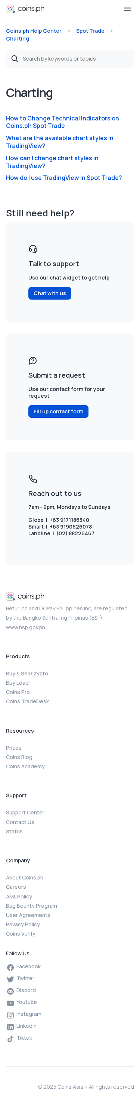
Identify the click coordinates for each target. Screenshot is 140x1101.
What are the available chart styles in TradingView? (59, 142)
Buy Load (17, 682)
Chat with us (50, 293)
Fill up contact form (58, 411)
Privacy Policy (23, 924)
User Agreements (28, 914)
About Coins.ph (24, 877)
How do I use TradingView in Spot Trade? (64, 178)
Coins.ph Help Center (34, 30)
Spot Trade (90, 30)
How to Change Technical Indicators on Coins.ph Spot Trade (62, 122)
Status (14, 831)
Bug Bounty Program (31, 905)
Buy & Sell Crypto (27, 673)
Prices (14, 747)
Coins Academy (25, 766)
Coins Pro (18, 691)
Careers (16, 886)
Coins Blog (19, 757)
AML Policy (19, 896)
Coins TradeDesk (27, 701)
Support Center (25, 812)
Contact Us (20, 822)
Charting (17, 38)
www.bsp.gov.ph (25, 627)
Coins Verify (20, 933)
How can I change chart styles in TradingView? (52, 162)
